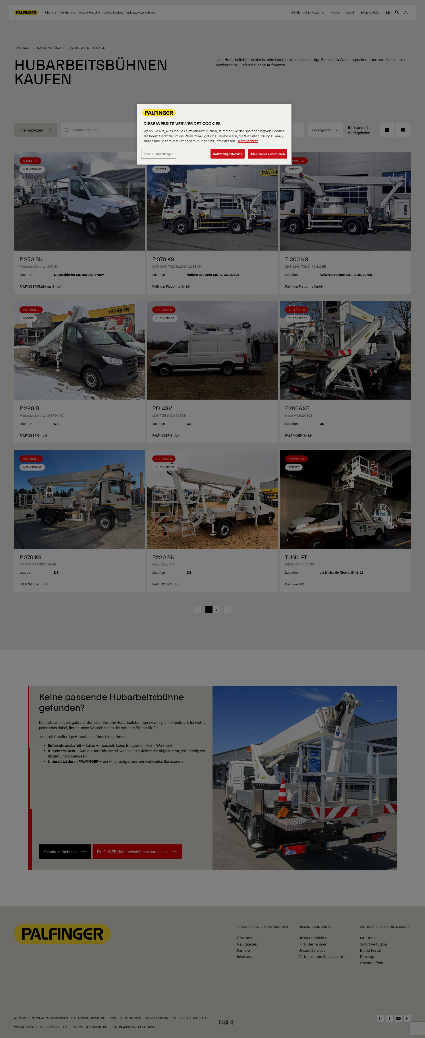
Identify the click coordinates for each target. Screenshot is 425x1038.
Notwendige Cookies (227, 154)
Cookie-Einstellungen (159, 154)
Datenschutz (248, 140)
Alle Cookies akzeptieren (267, 154)
